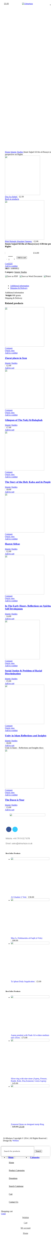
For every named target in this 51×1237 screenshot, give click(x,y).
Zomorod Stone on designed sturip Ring (27, 1124)
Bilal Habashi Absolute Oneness (18, 241)
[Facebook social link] (7, 281)
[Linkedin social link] (16, 281)
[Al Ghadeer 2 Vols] (30, 859)
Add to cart (22, 258)
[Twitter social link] (10, 281)
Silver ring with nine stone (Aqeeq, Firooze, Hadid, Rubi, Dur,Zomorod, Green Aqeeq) (29, 1079)
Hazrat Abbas (12, 543)
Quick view (10, 350)
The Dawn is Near (14, 799)
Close (3, 1214)
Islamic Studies (17, 152)
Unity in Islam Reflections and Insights (25, 735)
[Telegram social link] (19, 281)
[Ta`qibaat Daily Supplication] (30, 944)
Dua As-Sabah (11, 197)
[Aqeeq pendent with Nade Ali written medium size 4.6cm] (30, 997)
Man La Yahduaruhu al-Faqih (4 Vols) (26, 938)
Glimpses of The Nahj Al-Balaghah (23, 420)
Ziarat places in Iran (16, 358)
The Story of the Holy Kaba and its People (27, 482)
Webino (15, 1140)
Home (8, 152)
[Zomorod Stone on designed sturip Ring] (30, 1086)
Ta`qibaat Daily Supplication (23, 981)
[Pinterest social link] (13, 281)
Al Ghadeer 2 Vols (19, 897)
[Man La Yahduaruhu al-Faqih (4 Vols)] (30, 900)
